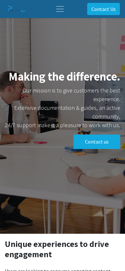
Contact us (97, 141)
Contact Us (103, 9)
